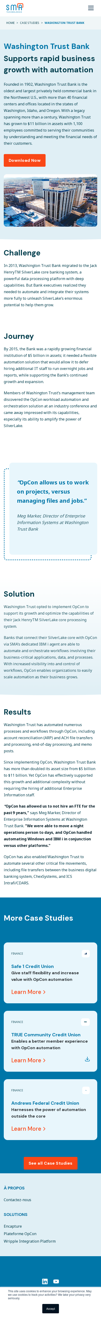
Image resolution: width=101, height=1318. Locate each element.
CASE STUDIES (29, 23)
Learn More (26, 992)
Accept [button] (50, 1309)
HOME (10, 23)
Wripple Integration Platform (30, 1241)
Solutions (15, 1214)
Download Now (25, 160)
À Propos (14, 1188)
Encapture (13, 1226)
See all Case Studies (51, 1163)
